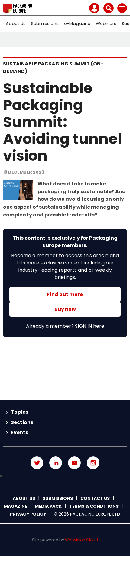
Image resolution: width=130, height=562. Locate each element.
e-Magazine (77, 24)
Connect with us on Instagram (93, 462)
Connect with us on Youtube (74, 462)
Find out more (65, 294)
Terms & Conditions (94, 506)
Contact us (95, 498)
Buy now (65, 309)
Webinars (106, 24)
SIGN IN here (89, 326)
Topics (19, 412)
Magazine (15, 506)
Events (19, 432)
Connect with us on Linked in (55, 462)
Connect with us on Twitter (37, 462)
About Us (16, 24)
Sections (22, 422)
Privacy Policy (28, 514)
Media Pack (48, 506)
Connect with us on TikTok (65, 476)
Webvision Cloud (81, 539)
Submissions (45, 24)
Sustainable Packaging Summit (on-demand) (53, 67)
